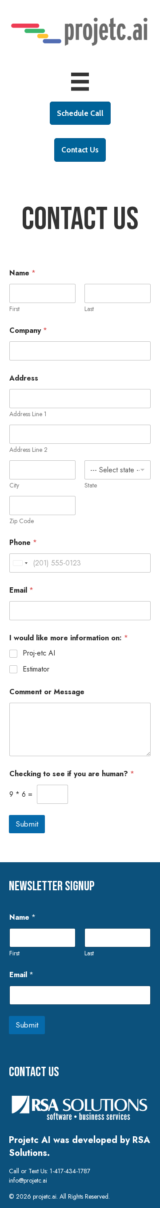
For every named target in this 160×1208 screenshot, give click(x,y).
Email (21, 590)
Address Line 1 (28, 414)
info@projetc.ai (28, 1180)
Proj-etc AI (39, 653)
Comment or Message (46, 692)
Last (89, 309)
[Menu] (80, 81)
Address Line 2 (28, 450)
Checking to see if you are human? (71, 774)
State (90, 485)
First (14, 309)
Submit (27, 824)
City (14, 485)
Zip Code (21, 521)
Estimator (36, 669)
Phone (23, 542)
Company (28, 330)
